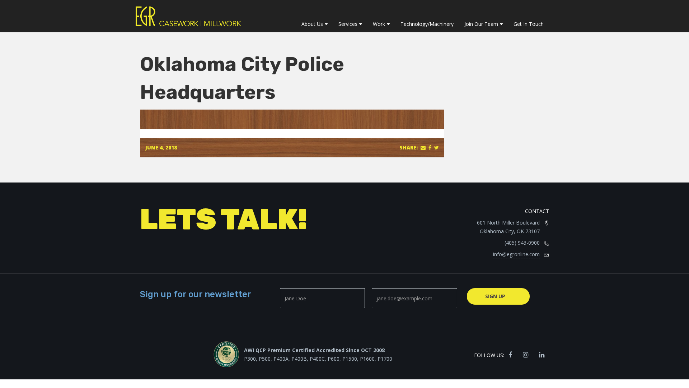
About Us (312, 23)
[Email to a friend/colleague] (422, 147)
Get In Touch (529, 23)
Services (347, 23)
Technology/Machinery (427, 23)
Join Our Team (481, 23)
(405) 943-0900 (522, 242)
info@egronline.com (516, 254)
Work (379, 23)
